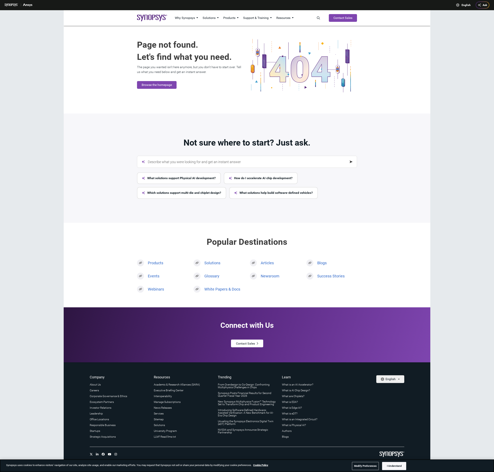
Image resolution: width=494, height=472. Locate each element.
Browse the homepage (157, 85)
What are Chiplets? (293, 396)
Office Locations (99, 419)
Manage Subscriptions (167, 401)
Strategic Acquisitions (103, 436)
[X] (91, 454)
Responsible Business (103, 425)
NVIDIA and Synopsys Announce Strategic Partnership (243, 431)
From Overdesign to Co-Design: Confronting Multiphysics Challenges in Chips (244, 386)
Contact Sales (342, 18)
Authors (287, 430)
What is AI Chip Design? (296, 390)
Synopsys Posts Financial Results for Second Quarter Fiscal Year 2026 (244, 394)
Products (229, 18)
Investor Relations (100, 407)
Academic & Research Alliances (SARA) (177, 384)
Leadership (96, 413)
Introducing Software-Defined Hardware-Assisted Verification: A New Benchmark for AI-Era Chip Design (245, 412)
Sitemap (159, 419)
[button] (179, 178)
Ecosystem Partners (102, 401)
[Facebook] (103, 454)
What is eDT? (289, 413)
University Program (165, 430)
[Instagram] (115, 454)
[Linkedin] (97, 454)
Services (159, 413)
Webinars (156, 289)
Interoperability (163, 396)
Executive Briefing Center (169, 390)
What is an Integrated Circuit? (299, 419)
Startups (95, 430)
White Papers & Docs (222, 289)
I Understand (394, 465)
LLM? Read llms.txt (165, 436)
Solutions (209, 18)
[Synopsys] (12, 5)
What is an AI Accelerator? (297, 384)
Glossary (211, 276)
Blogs (322, 263)
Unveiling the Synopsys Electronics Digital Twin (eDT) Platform (245, 422)
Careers (94, 390)
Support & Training (256, 18)
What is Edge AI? (292, 407)
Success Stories (331, 276)
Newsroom (270, 276)
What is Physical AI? (294, 425)
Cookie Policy (260, 465)
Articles (267, 263)
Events (153, 276)
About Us (95, 384)
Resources (283, 18)
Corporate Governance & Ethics (108, 396)
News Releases (163, 407)
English (466, 5)
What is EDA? (290, 401)
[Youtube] (109, 454)
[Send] (351, 162)
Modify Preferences (365, 465)
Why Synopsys (185, 18)
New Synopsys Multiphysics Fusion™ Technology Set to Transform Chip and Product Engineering (247, 403)
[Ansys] (28, 5)
